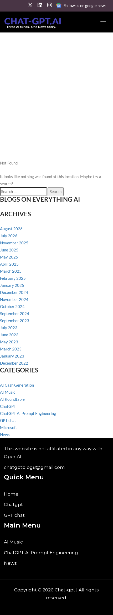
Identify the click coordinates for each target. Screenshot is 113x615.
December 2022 (14, 363)
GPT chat (8, 420)
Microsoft (8, 427)
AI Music (7, 392)
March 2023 (11, 349)
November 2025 (14, 242)
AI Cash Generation (17, 385)
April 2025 (9, 264)
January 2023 (12, 356)
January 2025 (12, 285)
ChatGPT (8, 406)
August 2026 (11, 228)
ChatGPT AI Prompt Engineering (28, 413)
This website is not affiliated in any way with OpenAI (53, 452)
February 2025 (13, 278)
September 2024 (14, 313)
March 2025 (11, 271)
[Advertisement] (56, 91)
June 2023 (9, 334)
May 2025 (9, 257)
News (5, 434)
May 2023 (9, 341)
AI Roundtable (12, 399)
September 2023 (14, 320)
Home (11, 494)
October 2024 (12, 306)
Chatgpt (13, 504)
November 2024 (14, 299)
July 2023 (8, 327)
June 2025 (9, 250)
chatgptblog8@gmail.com (34, 467)
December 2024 (14, 292)
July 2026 (8, 235)
